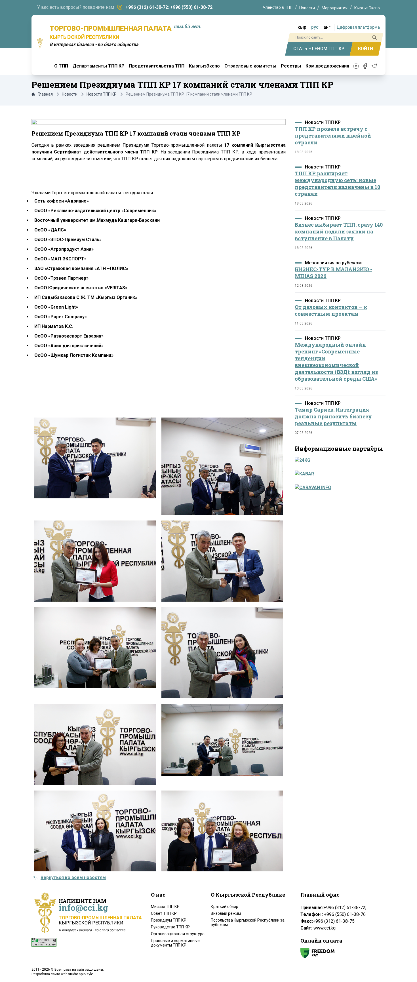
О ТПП (61, 66)
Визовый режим (226, 913)
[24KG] (338, 460)
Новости (307, 8)
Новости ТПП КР (102, 94)
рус (315, 27)
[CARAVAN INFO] (338, 487)
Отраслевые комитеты (250, 66)
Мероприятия (335, 8)
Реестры (291, 66)
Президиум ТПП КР (168, 920)
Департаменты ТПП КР (99, 66)
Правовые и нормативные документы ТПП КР (175, 942)
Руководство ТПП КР (170, 927)
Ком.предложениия (327, 66)
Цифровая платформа (358, 27)
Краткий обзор (224, 906)
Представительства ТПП (156, 66)
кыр (302, 27)
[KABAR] (338, 474)
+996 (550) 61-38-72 (191, 7)
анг (326, 27)
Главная (45, 94)
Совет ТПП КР (164, 913)
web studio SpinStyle (77, 974)
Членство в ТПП (277, 7)
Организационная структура (178, 934)
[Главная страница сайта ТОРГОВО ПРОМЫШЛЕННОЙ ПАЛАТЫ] (40, 43)
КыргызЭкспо (367, 8)
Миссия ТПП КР (165, 906)
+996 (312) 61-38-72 (146, 7)
